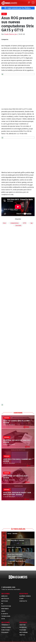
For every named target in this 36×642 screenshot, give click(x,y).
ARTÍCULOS (5, 598)
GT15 (24, 223)
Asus (4, 223)
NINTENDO (5, 608)
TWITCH (22, 635)
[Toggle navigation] (33, 2)
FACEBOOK (23, 627)
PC (2, 603)
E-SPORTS (4, 614)
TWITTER (22, 625)
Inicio (4, 14)
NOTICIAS (4, 601)
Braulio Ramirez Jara (10, 34)
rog (31, 223)
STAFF (21, 598)
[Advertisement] (18, 324)
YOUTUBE (22, 630)
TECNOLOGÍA (5, 616)
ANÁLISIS (4, 596)
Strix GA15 (18, 225)
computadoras (14, 223)
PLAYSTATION (6, 606)
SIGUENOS (4, 632)
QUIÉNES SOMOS (25, 596)
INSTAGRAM (23, 632)
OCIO (3, 618)
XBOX (3, 611)
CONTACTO (23, 601)
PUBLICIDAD (5, 630)
